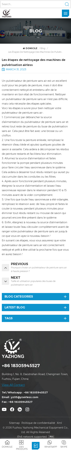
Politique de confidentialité (38, 423)
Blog (42, 48)
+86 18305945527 (21, 365)
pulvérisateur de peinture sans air (26, 99)
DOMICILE (31, 48)
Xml (59, 423)
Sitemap (14, 423)
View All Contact (13, 385)
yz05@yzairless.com (24, 397)
